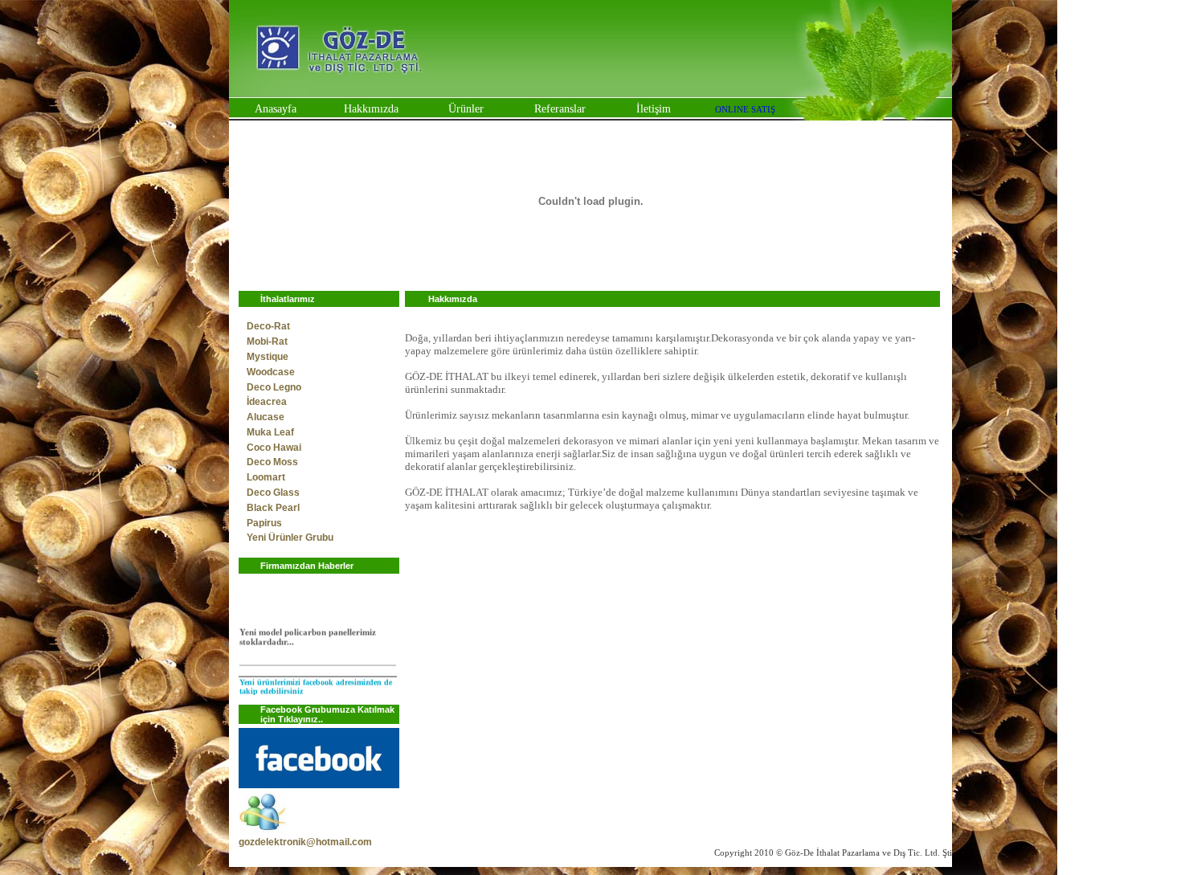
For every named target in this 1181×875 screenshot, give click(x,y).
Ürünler (466, 109)
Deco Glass (273, 492)
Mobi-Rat (267, 341)
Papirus (264, 523)
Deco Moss (272, 462)
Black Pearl (273, 507)
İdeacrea (267, 401)
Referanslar (560, 109)
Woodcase (271, 372)
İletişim (653, 109)
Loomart (266, 477)
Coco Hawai (274, 447)
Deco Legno (274, 387)
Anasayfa (275, 109)
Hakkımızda (371, 109)
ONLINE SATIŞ (745, 109)
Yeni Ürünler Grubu (290, 537)
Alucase (265, 417)
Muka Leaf (270, 432)
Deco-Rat (268, 326)
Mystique (267, 356)
